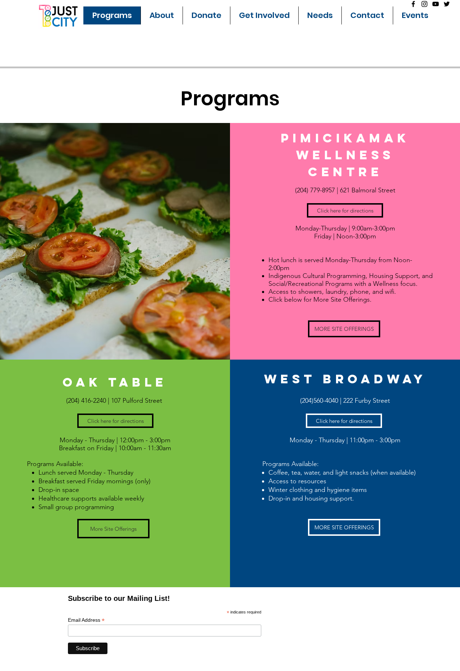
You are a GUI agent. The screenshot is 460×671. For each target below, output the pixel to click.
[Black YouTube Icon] (436, 4)
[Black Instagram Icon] (424, 4)
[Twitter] (447, 4)
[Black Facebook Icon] (413, 4)
